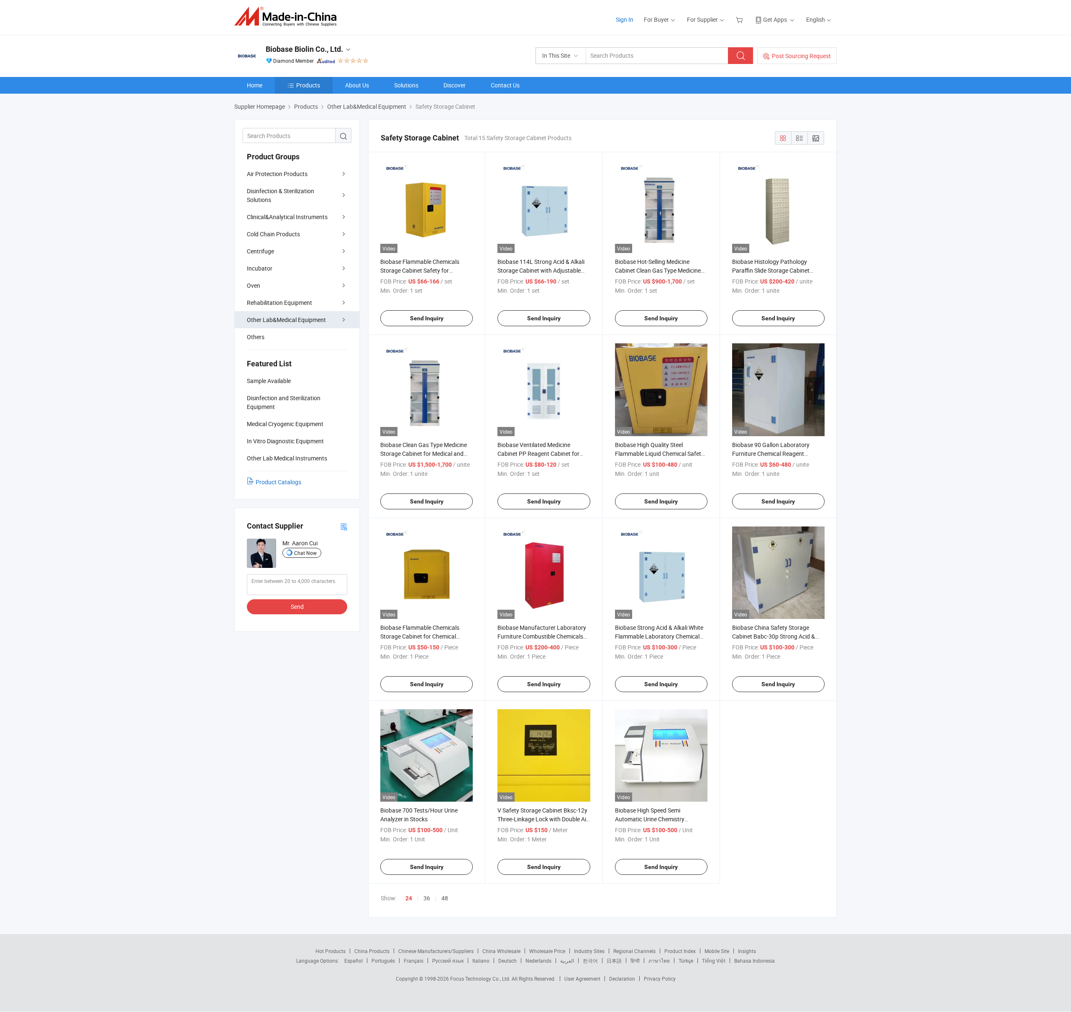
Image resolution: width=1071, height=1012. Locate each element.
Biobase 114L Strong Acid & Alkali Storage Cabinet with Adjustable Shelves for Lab (540, 270)
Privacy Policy (660, 978)
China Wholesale (501, 951)
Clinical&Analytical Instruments (287, 217)
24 (408, 898)
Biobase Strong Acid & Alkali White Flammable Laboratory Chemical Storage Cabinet (659, 636)
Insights (747, 951)
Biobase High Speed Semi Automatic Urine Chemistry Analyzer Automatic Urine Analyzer (660, 819)
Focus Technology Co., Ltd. (481, 978)
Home (254, 85)
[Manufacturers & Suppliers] (288, 16)
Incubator (259, 268)
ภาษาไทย (659, 960)
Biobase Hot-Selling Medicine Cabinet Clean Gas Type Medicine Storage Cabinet (658, 270)
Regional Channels (634, 951)
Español (353, 960)
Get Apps (775, 19)
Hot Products (330, 951)
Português (383, 960)
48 (444, 898)
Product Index (680, 951)
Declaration (622, 978)
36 (426, 898)
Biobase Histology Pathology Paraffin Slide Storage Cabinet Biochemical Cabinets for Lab (771, 270)
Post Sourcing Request (801, 56)
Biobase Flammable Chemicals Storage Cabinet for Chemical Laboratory (419, 636)
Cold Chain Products (273, 234)
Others (255, 337)
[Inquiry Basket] (740, 19)
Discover (454, 85)
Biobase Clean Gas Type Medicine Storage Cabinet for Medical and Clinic (423, 453)
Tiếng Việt (713, 960)
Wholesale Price (547, 951)
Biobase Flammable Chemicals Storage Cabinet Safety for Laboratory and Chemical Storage (424, 270)
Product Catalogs (278, 482)
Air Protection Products (277, 174)
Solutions (406, 85)
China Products (371, 951)
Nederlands (538, 960)
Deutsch (507, 960)
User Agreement (582, 978)
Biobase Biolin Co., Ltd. (304, 49)
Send (297, 607)
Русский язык (448, 960)
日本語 (614, 960)
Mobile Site (717, 951)
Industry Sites (589, 951)
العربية (567, 960)
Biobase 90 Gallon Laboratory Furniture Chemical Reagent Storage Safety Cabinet (771, 453)
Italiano (480, 960)
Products (308, 85)
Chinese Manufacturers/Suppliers (436, 951)
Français (413, 960)
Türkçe (686, 960)
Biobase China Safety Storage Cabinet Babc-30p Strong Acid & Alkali (773, 636)
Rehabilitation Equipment (279, 303)
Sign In (624, 19)
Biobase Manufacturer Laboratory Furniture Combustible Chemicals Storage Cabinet (541, 636)
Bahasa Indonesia (754, 960)
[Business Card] (344, 526)
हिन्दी (635, 960)
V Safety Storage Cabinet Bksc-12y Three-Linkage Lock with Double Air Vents (542, 819)
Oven (253, 285)
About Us (357, 85)
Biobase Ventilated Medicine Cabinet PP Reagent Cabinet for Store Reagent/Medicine (538, 453)
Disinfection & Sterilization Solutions (280, 195)
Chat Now (305, 552)
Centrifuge (260, 251)
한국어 (590, 960)
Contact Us (505, 85)
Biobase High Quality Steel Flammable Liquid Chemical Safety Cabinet (659, 453)
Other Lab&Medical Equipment (286, 320)
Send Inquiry (426, 318)
